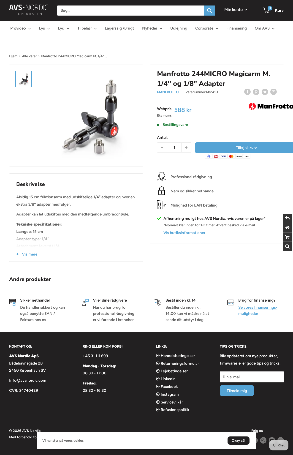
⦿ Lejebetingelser (172, 371)
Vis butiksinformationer (184, 232)
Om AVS (262, 28)
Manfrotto (168, 92)
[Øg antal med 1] (186, 147)
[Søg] (209, 10)
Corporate (204, 28)
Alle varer (29, 56)
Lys (42, 28)
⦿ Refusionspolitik (172, 409)
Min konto (234, 9)
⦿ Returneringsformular (177, 363)
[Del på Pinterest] (256, 91)
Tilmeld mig (237, 390)
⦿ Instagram (167, 394)
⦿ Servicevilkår (169, 402)
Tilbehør (84, 28)
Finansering (236, 28)
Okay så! (238, 441)
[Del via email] (273, 91)
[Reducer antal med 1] (162, 147)
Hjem (13, 56)
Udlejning (178, 28)
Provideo (18, 28)
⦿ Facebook (167, 386)
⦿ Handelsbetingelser (175, 355)
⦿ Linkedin (166, 378)
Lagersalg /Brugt (119, 28)
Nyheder (149, 28)
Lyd (61, 28)
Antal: (162, 137)
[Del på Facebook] (247, 91)
